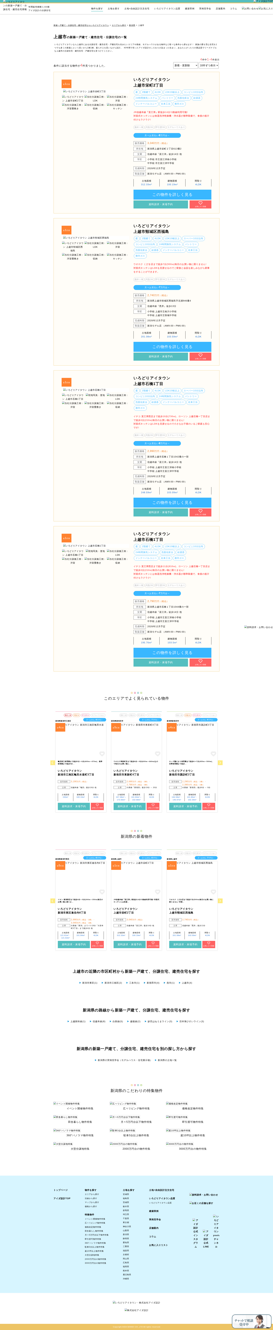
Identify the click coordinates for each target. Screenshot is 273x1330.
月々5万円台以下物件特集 (97, 1235)
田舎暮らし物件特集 (94, 1231)
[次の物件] (220, 762)
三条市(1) (133, 983)
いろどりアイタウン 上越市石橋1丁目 (151, 381)
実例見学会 (205, 8)
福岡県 (126, 1266)
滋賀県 (126, 1250)
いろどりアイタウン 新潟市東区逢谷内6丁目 (72, 910)
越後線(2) (134, 1021)
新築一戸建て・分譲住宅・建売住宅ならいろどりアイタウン (81, 25)
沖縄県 (126, 1279)
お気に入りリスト (158, 1245)
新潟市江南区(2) (111, 983)
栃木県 (126, 1206)
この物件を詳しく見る (172, 194)
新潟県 (132, 25)
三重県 (126, 1246)
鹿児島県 (127, 1275)
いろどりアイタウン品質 (167, 8)
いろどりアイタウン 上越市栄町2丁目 (151, 82)
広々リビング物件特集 (95, 1223)
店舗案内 (220, 8)
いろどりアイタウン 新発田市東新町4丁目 (126, 772)
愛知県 (126, 1242)
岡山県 (126, 1259)
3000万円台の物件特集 (95, 1263)
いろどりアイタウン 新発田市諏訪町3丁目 (182, 772)
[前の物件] (52, 762)
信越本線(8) (98, 1021)
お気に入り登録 (200, 206)
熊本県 (126, 1271)
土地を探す (114, 8)
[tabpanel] (95, 91)
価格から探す (91, 1206)
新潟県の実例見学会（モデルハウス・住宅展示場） (123, 1060)
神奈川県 (127, 1226)
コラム (233, 8)
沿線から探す (91, 1198)
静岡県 (126, 1238)
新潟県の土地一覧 (166, 1060)
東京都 (126, 1222)
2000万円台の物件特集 (95, 1259)
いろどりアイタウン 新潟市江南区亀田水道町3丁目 (76, 772)
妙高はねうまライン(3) (158, 1021)
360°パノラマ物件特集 (95, 1243)
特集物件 (89, 1214)
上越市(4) (185, 983)
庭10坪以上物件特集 (94, 1251)
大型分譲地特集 (92, 1255)
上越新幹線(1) (76, 1021)
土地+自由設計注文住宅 (136, 8)
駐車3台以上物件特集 (95, 1247)
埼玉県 (126, 1214)
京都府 (126, 1254)
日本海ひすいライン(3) (190, 1021)
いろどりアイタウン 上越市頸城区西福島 (151, 229)
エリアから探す (119, 25)
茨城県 (126, 1202)
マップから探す (92, 1202)
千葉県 (126, 1218)
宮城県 (126, 1194)
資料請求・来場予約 (161, 204)
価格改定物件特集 (93, 1227)
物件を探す (97, 8)
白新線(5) (116, 1021)
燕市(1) (169, 983)
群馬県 (126, 1210)
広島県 (126, 1263)
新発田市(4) (152, 983)
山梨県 (126, 1230)
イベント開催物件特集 (95, 1219)
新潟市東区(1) (88, 983)
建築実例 (189, 8)
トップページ (61, 1190)
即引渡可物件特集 (93, 1239)
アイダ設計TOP (62, 1198)
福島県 (126, 1198)
